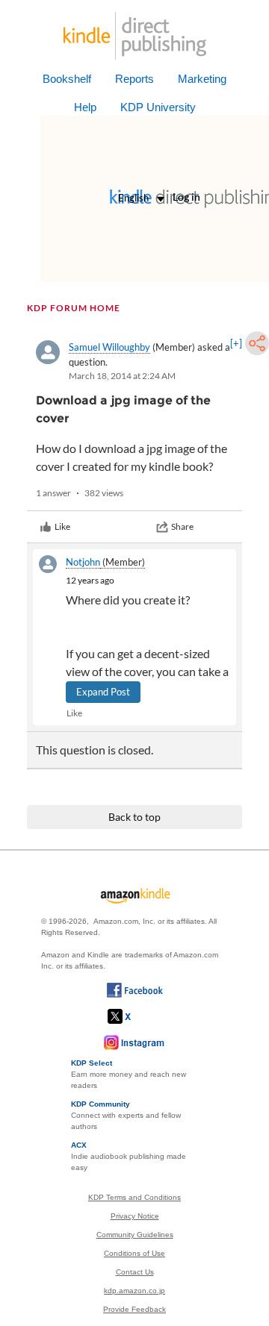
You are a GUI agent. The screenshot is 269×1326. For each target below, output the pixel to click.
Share (182, 526)
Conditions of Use (134, 1253)
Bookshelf (67, 78)
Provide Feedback (134, 1309)
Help (85, 107)
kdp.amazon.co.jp (134, 1290)
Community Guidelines (134, 1234)
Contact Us (135, 1272)
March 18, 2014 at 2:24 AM (122, 375)
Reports (134, 78)
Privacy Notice (135, 1216)
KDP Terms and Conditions (134, 1197)
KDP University (158, 107)
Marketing (202, 78)
